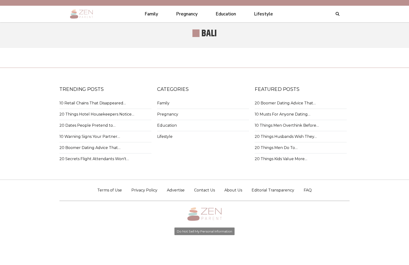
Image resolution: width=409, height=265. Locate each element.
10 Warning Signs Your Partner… (89, 136)
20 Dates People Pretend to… (87, 125)
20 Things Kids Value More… (281, 159)
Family (163, 103)
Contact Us (204, 190)
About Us (233, 190)
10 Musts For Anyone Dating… (282, 114)
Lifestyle (165, 136)
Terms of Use (109, 190)
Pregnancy (167, 114)
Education (167, 125)
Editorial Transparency (273, 190)
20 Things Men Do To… (276, 147)
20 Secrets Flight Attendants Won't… (94, 159)
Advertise (176, 190)
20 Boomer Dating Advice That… (89, 147)
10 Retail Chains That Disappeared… (92, 103)
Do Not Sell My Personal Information (204, 231)
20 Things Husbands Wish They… (286, 136)
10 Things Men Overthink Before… (287, 125)
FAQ (308, 190)
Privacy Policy (144, 190)
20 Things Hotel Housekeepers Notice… (96, 114)
